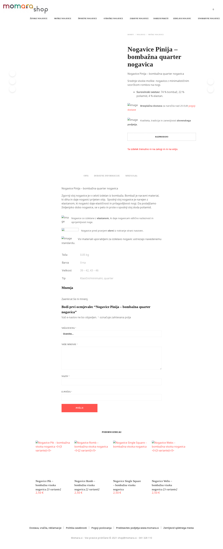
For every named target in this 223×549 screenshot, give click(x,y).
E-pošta (67, 392)
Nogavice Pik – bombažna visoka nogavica (48, 485)
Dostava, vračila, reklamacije (45, 527)
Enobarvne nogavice (209, 18)
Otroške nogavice (113, 18)
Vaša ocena (69, 328)
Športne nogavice (87, 18)
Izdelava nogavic (182, 18)
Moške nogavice (62, 18)
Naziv (66, 376)
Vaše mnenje (70, 344)
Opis (86, 176)
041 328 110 (145, 538)
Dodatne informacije (107, 176)
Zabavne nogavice (139, 18)
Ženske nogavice (38, 18)
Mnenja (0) (131, 176)
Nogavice (141, 34)
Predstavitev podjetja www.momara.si (137, 527)
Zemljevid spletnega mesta (178, 527)
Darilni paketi (160, 18)
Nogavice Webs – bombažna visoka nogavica (164, 485)
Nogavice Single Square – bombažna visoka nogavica (127, 485)
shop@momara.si (127, 538)
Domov (130, 34)
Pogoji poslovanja (101, 527)
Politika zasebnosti (76, 527)
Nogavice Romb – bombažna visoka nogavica (86, 485)
